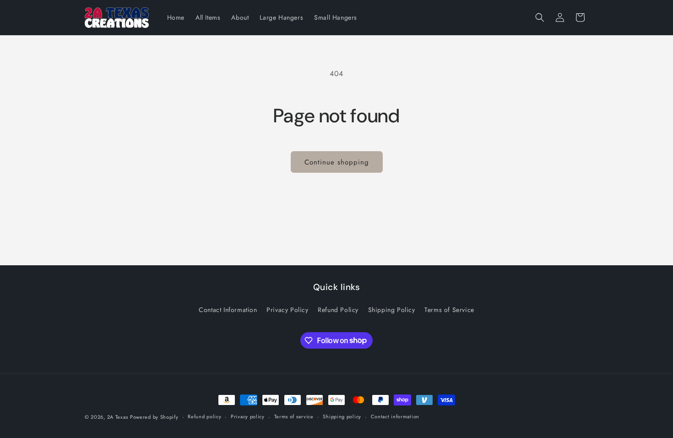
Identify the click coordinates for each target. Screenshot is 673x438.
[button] (540, 17)
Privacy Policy (287, 309)
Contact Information (228, 309)
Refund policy (204, 416)
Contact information (395, 416)
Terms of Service (449, 309)
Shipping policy (342, 416)
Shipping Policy (391, 309)
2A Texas (117, 417)
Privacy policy (248, 416)
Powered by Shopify (154, 417)
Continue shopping (336, 162)
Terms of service (294, 416)
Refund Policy (338, 309)
